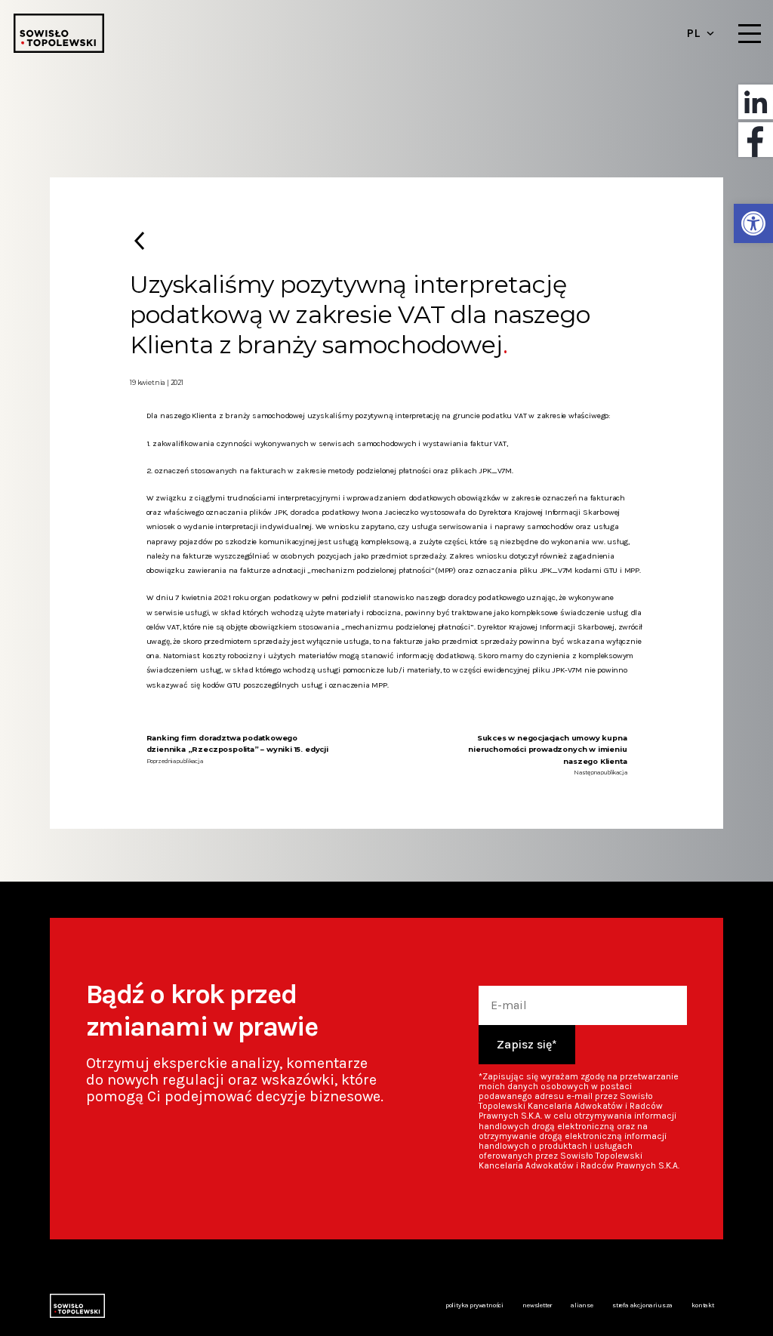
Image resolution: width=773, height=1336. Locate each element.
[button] (753, 223)
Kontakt (702, 1305)
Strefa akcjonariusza (642, 1305)
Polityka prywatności (474, 1305)
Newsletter (537, 1305)
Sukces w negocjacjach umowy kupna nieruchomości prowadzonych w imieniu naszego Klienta (547, 749)
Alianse (582, 1305)
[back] (139, 240)
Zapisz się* (527, 1044)
